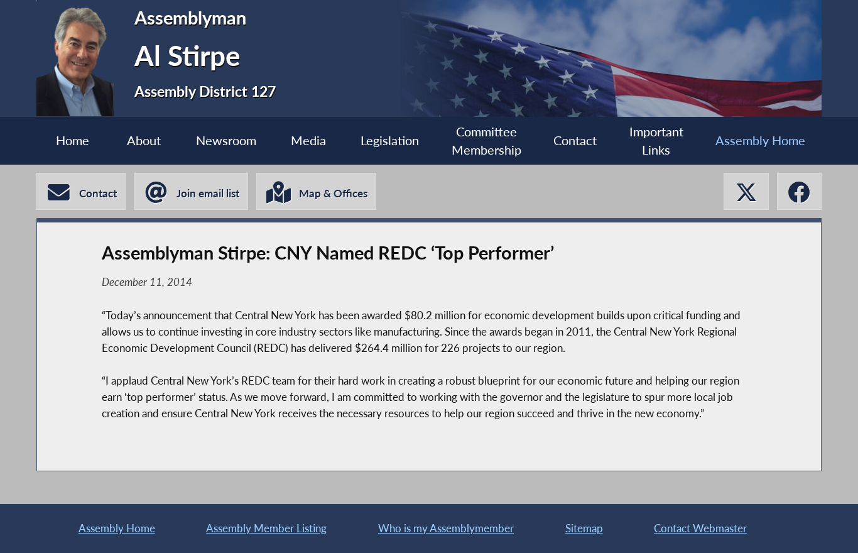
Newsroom (226, 140)
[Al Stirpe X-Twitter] (746, 191)
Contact (575, 140)
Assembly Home (760, 140)
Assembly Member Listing (266, 528)
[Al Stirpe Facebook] (799, 191)
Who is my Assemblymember (446, 528)
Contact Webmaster (700, 528)
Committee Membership (486, 140)
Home (72, 140)
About (144, 140)
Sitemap (584, 528)
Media (308, 140)
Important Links (656, 140)
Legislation (390, 140)
